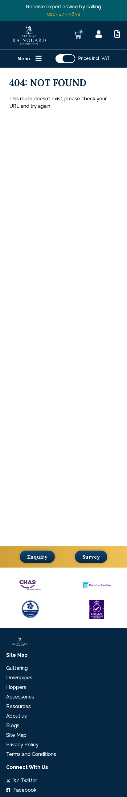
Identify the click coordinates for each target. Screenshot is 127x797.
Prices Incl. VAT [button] (94, 58)
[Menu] (38, 58)
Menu (24, 58)
